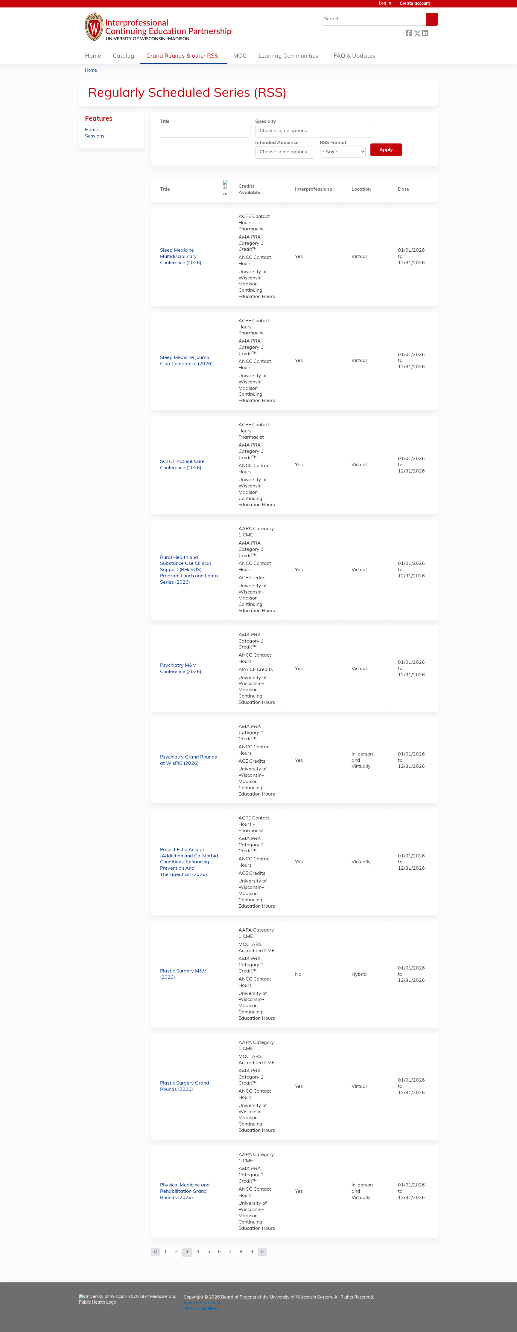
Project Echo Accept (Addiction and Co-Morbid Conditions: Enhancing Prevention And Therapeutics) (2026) (189, 862)
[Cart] (436, 6)
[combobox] (286, 131)
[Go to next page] (262, 1252)
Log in (385, 3)
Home (93, 56)
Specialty (265, 121)
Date (403, 189)
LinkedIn (425, 32)
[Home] (176, 28)
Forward (433, 32)
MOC (240, 56)
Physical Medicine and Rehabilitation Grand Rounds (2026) (185, 1191)
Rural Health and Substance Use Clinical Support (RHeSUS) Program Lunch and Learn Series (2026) (189, 570)
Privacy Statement (202, 1303)
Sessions (94, 136)
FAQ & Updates (354, 56)
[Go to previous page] (155, 1252)
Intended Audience (277, 142)
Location (361, 189)
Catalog (123, 56)
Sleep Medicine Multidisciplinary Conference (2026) (180, 256)
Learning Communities (288, 56)
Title (165, 121)
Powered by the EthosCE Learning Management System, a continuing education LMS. (417, 1322)
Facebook (409, 32)
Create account (415, 3)
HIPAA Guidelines (201, 1309)
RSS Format (333, 142)
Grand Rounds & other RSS (182, 56)
